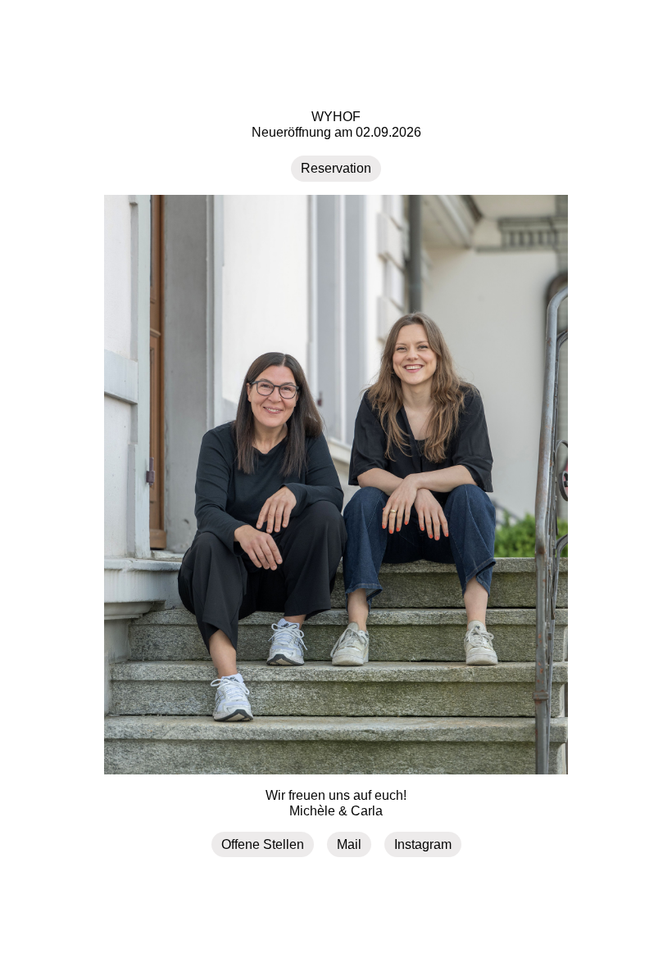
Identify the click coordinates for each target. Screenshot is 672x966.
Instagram (423, 844)
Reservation (336, 168)
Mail (349, 844)
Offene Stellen (262, 844)
